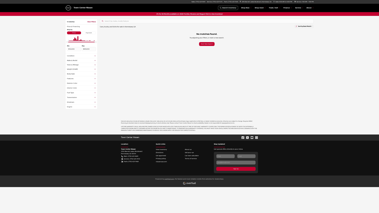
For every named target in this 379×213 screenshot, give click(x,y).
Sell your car (189, 152)
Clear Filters (91, 22)
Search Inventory (229, 8)
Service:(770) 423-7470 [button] (132, 159)
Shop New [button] (245, 8)
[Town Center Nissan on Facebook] (242, 137)
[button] (256, 2)
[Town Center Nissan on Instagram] (255, 137)
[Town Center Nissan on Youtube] (251, 137)
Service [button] (298, 8)
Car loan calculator (192, 155)
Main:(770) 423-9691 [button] (131, 156)
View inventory (161, 149)
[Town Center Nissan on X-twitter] (246, 137)
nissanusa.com (161, 162)
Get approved (161, 155)
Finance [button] (286, 8)
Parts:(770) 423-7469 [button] (131, 161)
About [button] (308, 8)
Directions (159, 152)
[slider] (67, 42)
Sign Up (236, 169)
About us (188, 149)
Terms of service (191, 158)
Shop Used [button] (259, 8)
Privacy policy (161, 158)
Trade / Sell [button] (273, 8)
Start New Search (207, 44)
